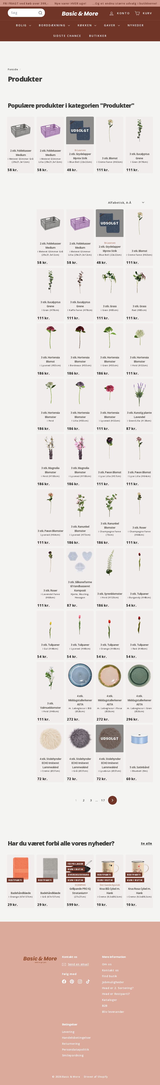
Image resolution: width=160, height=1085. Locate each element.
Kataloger (109, 1000)
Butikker (98, 36)
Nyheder (136, 25)
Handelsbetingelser (76, 1037)
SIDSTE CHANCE (67, 36)
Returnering (71, 1043)
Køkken (85, 25)
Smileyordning (73, 1055)
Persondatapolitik (75, 1049)
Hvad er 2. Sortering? (118, 988)
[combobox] (26, 13)
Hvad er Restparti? (116, 994)
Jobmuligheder (113, 982)
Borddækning (53, 25)
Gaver (110, 25)
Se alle (146, 843)
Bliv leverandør (113, 1012)
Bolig (22, 25)
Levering (68, 1032)
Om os (107, 964)
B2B (105, 1006)
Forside (13, 69)
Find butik (109, 976)
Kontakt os (110, 970)
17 (103, 800)
